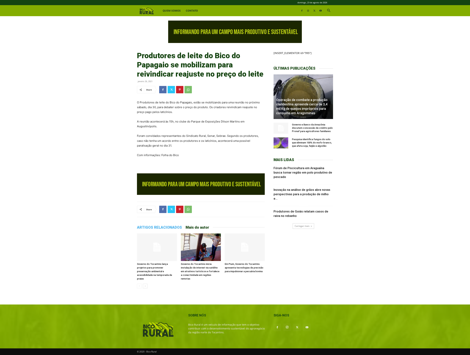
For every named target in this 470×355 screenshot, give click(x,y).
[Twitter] (314, 10)
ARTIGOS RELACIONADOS (159, 227)
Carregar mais (302, 226)
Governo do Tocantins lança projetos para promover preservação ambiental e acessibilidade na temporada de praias (154, 271)
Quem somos (172, 10)
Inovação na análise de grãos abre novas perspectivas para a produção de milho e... (302, 194)
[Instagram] (308, 10)
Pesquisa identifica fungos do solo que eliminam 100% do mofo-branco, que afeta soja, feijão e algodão (312, 142)
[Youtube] (320, 10)
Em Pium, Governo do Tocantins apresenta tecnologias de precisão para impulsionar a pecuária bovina (244, 268)
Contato (192, 10)
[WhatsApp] (188, 89)
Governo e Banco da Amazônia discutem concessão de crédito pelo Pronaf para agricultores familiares (312, 128)
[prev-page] (139, 286)
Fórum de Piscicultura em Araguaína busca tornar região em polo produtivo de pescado (303, 172)
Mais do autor (197, 227)
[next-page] (145, 286)
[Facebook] (302, 10)
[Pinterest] (179, 89)
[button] (328, 11)
